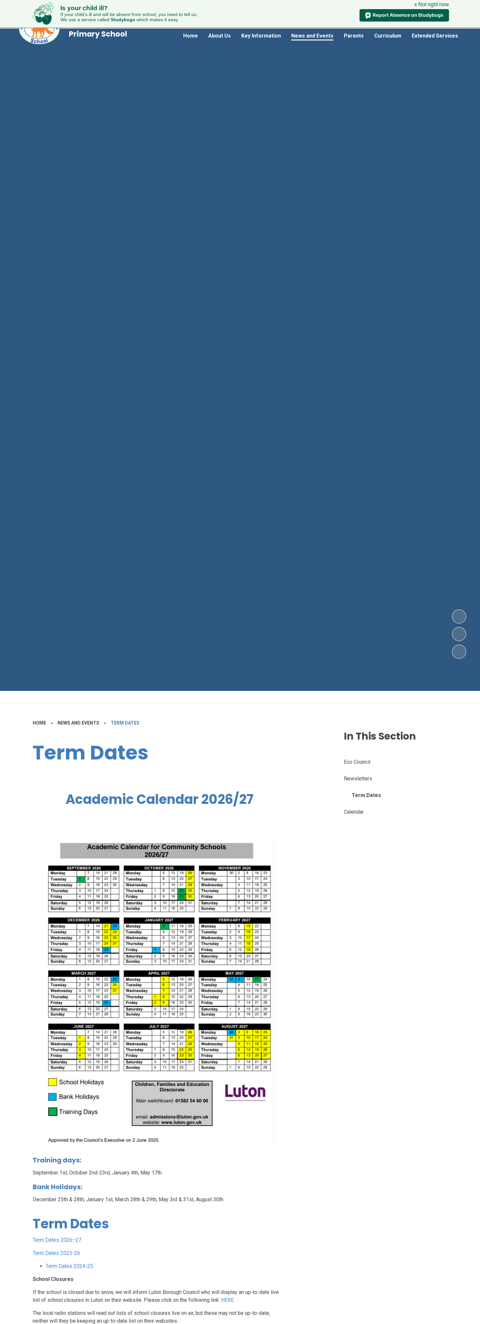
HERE (227, 1300)
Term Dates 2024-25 (69, 1266)
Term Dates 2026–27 (57, 1240)
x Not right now (431, 4)
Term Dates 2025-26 (56, 1253)
